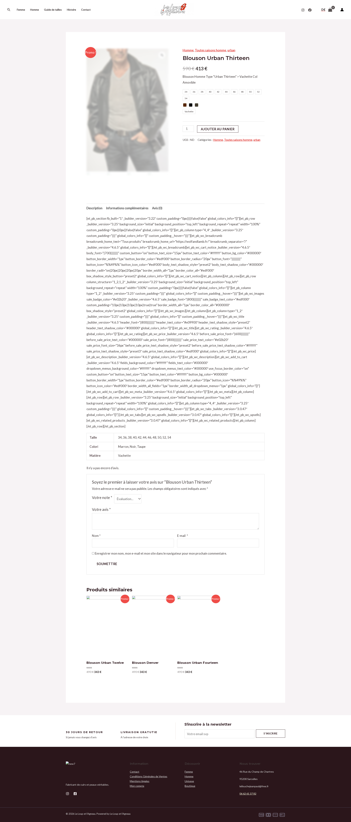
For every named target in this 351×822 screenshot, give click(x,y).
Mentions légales (139, 781)
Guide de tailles (53, 9)
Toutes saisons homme (210, 50)
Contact (86, 9)
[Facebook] (310, 10)
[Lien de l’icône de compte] (342, 9)
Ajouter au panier (218, 129)
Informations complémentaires (127, 208)
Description (94, 208)
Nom (96, 536)
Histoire (71, 9)
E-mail (182, 536)
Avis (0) (157, 208)
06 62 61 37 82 (247, 793)
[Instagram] (303, 10)
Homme (34, 9)
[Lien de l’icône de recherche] (9, 9)
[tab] (94, 208)
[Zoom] (162, 55)
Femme (21, 9)
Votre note (102, 497)
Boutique (190, 785)
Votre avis (101, 509)
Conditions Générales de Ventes (148, 776)
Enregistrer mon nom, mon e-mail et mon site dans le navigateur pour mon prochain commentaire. (161, 553)
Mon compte (137, 785)
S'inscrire (271, 733)
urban (231, 50)
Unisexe (189, 781)
